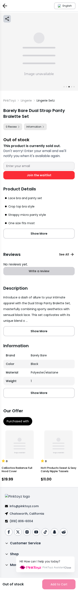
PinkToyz (9, 100)
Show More (39, 233)
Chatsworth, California (27, 514)
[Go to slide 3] (69, 86)
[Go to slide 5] (74, 86)
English (67, 6)
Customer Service (25, 543)
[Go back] (4, 5)
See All (64, 254)
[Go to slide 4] (71, 86)
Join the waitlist (39, 175)
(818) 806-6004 (21, 521)
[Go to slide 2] (66, 86)
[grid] (39, 368)
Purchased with (18, 421)
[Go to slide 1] (64, 86)
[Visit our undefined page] (8, 532)
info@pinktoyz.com (24, 506)
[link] (46, 100)
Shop (14, 554)
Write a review (39, 271)
